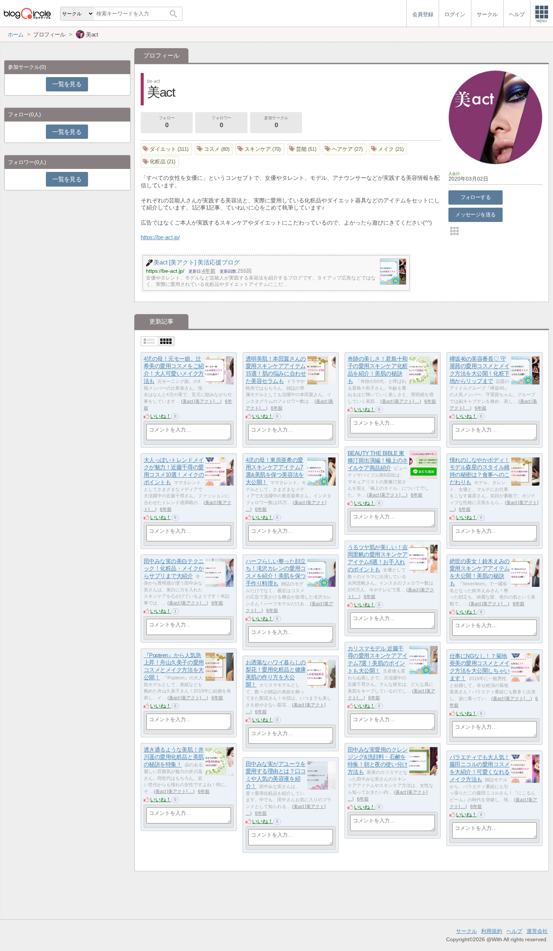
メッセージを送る (475, 214)
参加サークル (276, 122)
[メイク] (388, 149)
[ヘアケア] (344, 149)
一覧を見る (66, 84)
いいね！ (160, 416)
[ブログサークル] (27, 13)
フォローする (475, 197)
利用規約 (491, 931)
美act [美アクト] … (201, 401)
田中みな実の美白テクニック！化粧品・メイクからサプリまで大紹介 (174, 568)
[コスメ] (214, 149)
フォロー (167, 122)
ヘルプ (514, 931)
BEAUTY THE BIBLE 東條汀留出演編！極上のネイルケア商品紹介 (378, 460)
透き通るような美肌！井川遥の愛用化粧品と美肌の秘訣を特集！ (174, 756)
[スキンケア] (260, 149)
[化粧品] (160, 161)
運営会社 (537, 931)
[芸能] (303, 149)
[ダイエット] (166, 149)
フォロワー (221, 122)
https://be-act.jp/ (160, 237)
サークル (466, 931)
